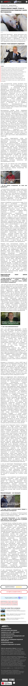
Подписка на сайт (6, 632)
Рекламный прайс (6, 628)
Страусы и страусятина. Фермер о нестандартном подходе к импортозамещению (15, 610)
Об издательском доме (7, 634)
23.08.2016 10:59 (4, 5)
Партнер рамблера (19, 679)
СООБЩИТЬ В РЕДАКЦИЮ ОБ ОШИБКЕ (11, 644)
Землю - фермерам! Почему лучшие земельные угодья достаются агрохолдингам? (15, 614)
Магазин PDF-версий (7, 637)
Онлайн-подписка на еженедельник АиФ (12, 636)
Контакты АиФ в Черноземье (9, 630)
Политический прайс (7, 642)
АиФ (2, 32)
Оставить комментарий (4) (14, 591)
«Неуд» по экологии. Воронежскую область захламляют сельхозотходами (15, 619)
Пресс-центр (16, 632)
